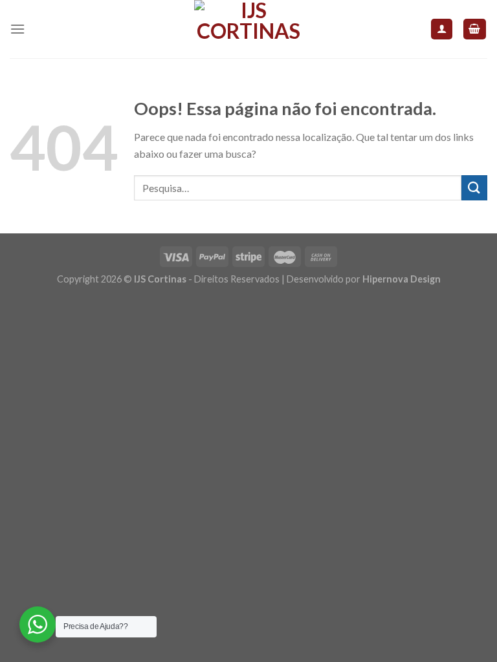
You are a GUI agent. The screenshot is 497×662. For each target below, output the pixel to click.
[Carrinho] (475, 29)
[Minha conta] (441, 29)
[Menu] (17, 29)
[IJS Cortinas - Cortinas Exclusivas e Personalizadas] (248, 29)
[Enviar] (474, 187)
